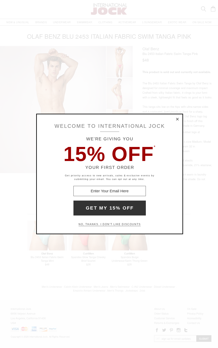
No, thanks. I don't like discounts (110, 224)
